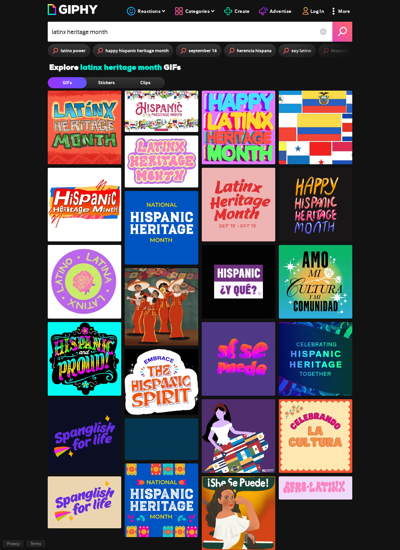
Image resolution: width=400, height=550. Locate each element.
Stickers (106, 82)
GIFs (67, 82)
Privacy (13, 543)
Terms (35, 543)
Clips (145, 82)
